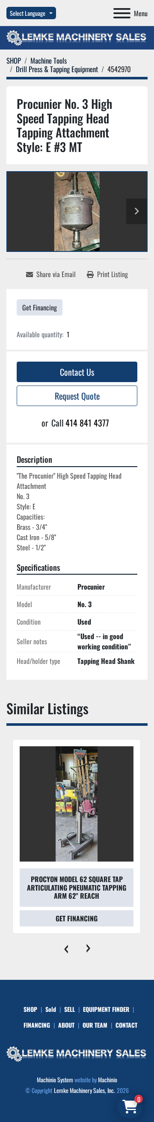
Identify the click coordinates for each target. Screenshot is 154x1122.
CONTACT (126, 1024)
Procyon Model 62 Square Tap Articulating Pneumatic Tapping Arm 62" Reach (76, 887)
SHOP (30, 1009)
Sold (50, 1009)
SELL (69, 1009)
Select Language (27, 13)
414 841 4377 (87, 422)
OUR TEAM (95, 1024)
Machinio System (55, 1079)
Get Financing (39, 307)
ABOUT (66, 1024)
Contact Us (77, 371)
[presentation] (66, 946)
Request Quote (77, 395)
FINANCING (37, 1024)
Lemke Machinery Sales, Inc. (84, 1090)
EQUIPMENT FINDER (106, 1009)
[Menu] (121, 13)
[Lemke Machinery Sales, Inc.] (77, 1053)
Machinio (107, 1079)
